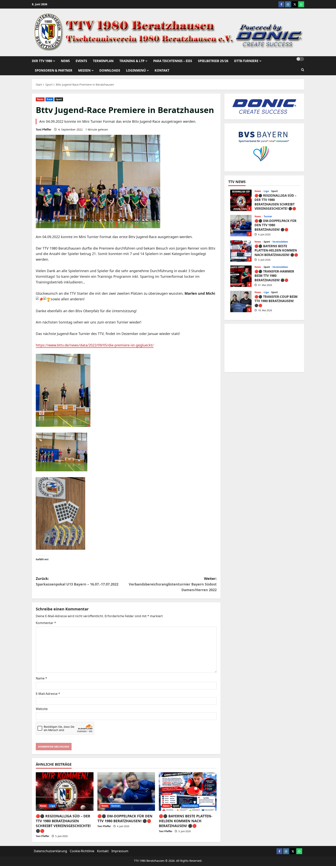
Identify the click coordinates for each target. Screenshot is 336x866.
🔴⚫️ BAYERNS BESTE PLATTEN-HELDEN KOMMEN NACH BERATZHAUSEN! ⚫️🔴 (185, 821)
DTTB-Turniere (246, 61)
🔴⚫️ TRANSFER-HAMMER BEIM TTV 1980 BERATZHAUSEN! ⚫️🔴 (241, 276)
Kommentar (46, 623)
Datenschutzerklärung (50, 851)
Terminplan (103, 61)
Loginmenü (136, 70)
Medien (84, 70)
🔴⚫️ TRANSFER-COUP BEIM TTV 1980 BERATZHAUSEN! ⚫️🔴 (241, 301)
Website (42, 709)
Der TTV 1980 (42, 61)
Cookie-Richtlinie (82, 851)
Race (49, 99)
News (65, 61)
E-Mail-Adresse (48, 694)
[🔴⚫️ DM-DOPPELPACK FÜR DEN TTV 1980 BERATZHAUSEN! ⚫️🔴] (126, 791)
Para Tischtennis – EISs (172, 61)
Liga (52, 805)
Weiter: (173, 584)
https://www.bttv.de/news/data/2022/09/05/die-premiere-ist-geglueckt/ (95, 345)
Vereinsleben (190, 805)
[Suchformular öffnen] (302, 70)
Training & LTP (131, 61)
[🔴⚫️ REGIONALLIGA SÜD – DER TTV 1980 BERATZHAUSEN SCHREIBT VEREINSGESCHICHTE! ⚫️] (65, 791)
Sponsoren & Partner (53, 70)
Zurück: (77, 581)
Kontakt (162, 70)
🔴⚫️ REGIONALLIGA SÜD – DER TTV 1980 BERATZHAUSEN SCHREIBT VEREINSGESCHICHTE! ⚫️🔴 (63, 823)
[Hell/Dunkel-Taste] (300, 59)
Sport (59, 99)
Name (41, 678)
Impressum (119, 851)
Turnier (115, 805)
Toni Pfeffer (43, 129)
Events (81, 61)
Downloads (109, 70)
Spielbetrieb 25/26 (213, 61)
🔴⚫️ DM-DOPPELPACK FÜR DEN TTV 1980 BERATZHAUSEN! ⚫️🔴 (124, 818)
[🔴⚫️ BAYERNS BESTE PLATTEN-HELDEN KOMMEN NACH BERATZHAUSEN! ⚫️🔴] (188, 791)
